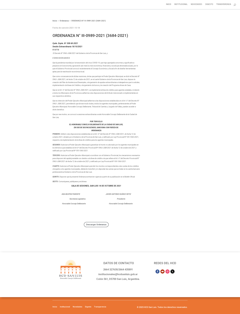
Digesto (209, 5)
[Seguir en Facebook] (158, 272)
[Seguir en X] (172, 272)
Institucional (181, 5)
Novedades (196, 5)
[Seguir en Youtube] (162, 272)
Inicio (168, 5)
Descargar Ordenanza (96, 224)
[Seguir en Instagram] (168, 272)
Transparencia (223, 5)
